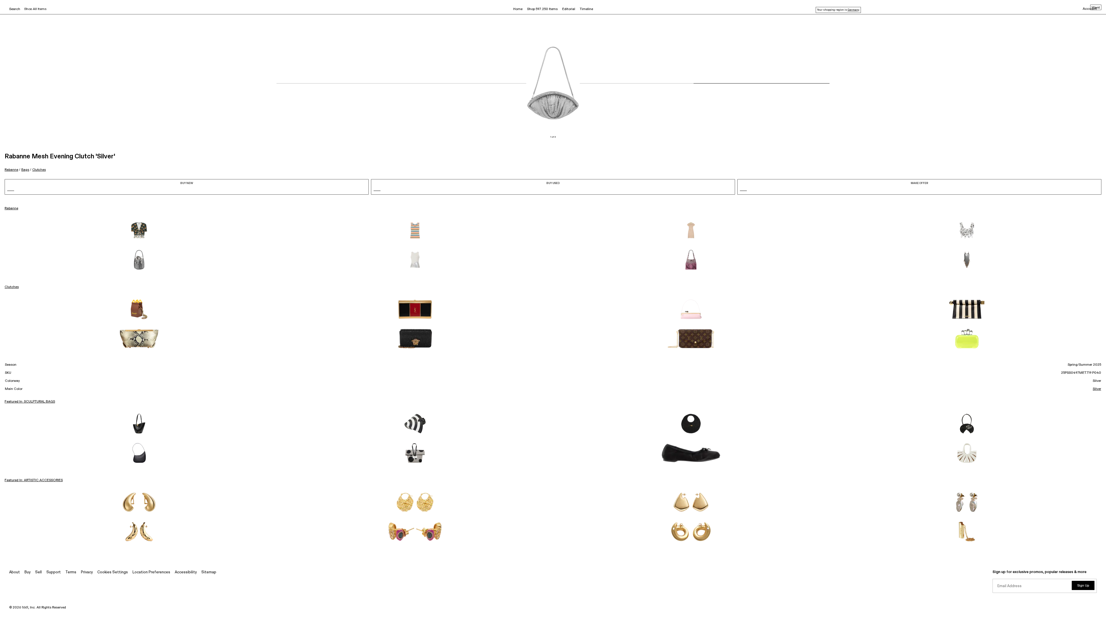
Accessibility (186, 572)
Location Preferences (151, 572)
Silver (1097, 389)
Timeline (586, 9)
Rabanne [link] (11, 208)
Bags (25, 169)
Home (517, 9)
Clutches (39, 169)
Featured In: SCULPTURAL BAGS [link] (30, 401)
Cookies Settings (112, 572)
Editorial (568, 9)
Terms (70, 572)
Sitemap (208, 572)
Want (1096, 8)
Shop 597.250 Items (542, 9)
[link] (139, 230)
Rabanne (11, 169)
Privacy (87, 572)
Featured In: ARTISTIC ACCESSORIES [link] (34, 480)
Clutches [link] (12, 287)
